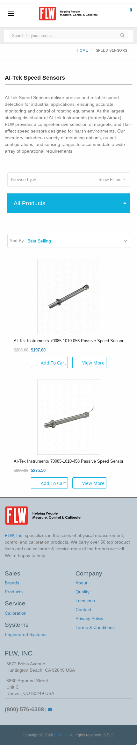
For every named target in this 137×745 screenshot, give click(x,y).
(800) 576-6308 (24, 709)
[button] (68, 179)
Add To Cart (53, 363)
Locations (85, 600)
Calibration (15, 613)
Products (14, 591)
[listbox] (78, 241)
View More (93, 363)
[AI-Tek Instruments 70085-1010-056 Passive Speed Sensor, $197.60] (69, 296)
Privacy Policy (89, 618)
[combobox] (62, 35)
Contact (83, 609)
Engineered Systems (26, 634)
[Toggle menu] (11, 13)
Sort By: (17, 240)
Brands (12, 582)
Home (82, 50)
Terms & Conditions (95, 627)
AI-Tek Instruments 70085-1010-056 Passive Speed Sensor (68, 340)
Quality (83, 591)
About (81, 582)
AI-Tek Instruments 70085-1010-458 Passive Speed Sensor (68, 461)
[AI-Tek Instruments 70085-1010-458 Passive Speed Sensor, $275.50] (69, 416)
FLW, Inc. (61, 735)
